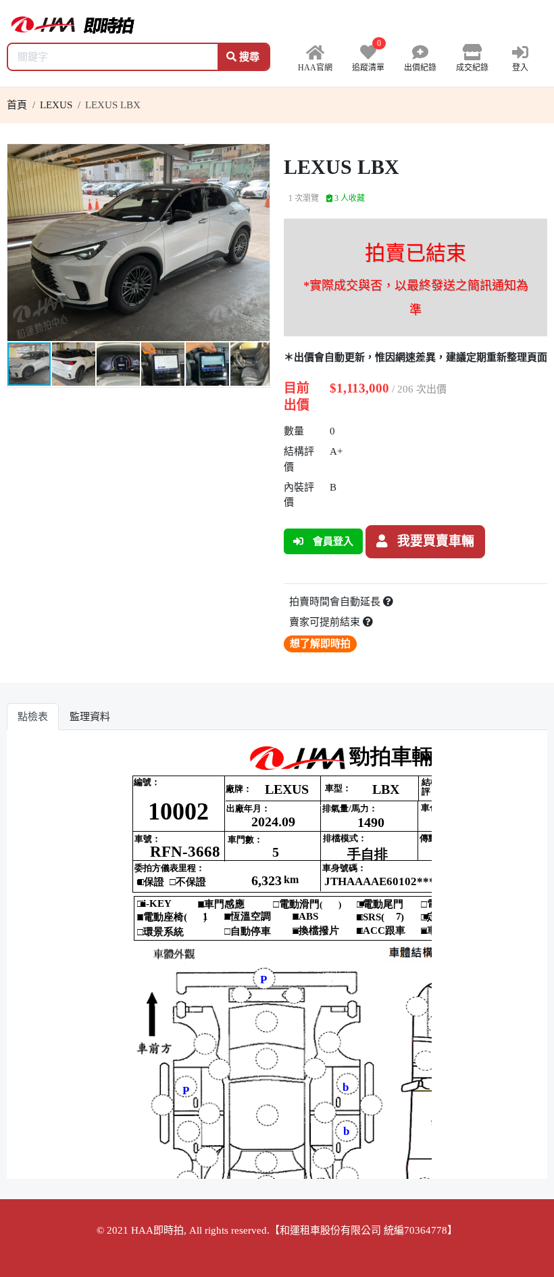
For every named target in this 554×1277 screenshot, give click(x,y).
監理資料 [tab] (90, 716)
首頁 (17, 104)
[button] (257, 156)
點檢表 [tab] (33, 716)
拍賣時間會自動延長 (336, 601)
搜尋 (247, 56)
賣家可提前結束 (326, 622)
